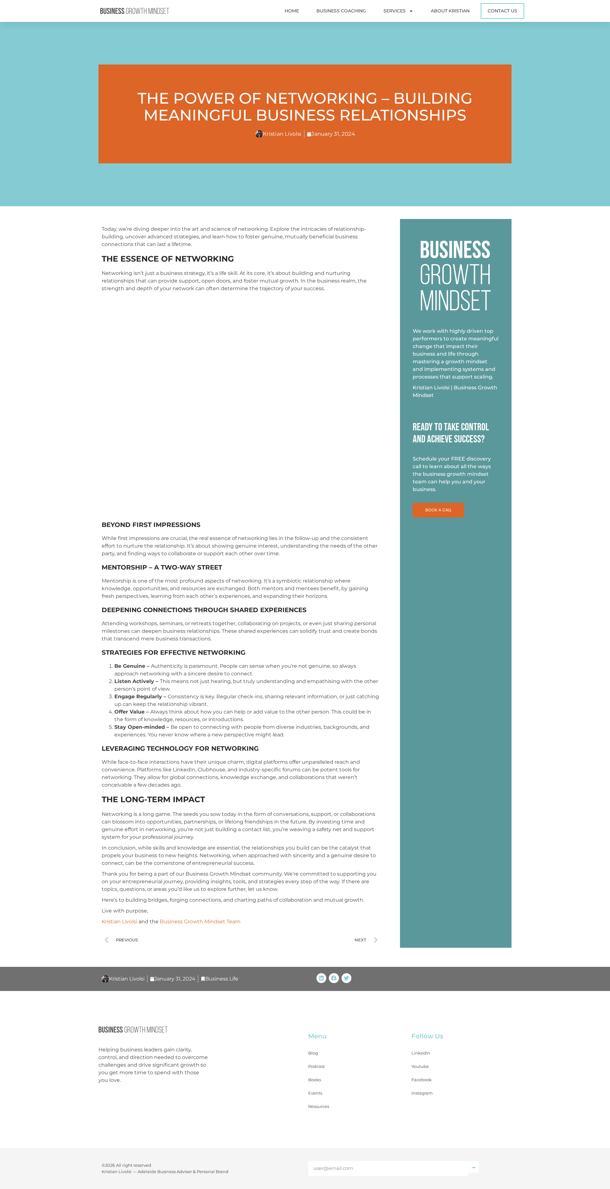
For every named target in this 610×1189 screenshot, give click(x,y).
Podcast (316, 1066)
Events (315, 1093)
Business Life (221, 979)
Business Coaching (341, 11)
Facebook (421, 1079)
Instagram (422, 1093)
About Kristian (450, 11)
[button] (321, 978)
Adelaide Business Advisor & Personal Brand (183, 1171)
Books (314, 1079)
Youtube (420, 1066)
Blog (313, 1053)
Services (394, 11)
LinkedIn (420, 1053)
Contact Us (502, 11)
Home (292, 11)
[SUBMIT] (473, 1167)
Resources (318, 1106)
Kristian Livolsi (119, 922)
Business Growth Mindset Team (200, 922)
